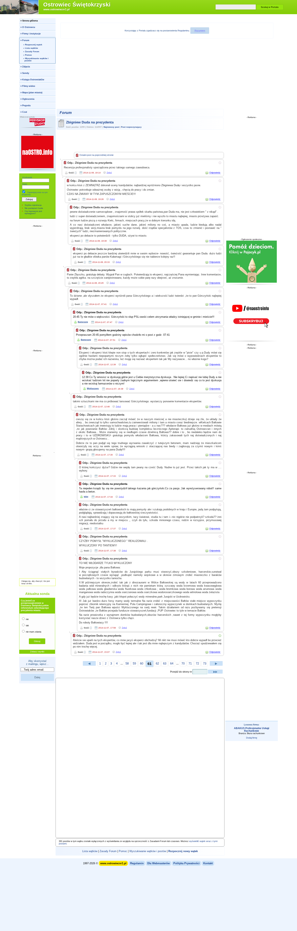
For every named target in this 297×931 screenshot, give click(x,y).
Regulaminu (183, 30)
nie (27, 619)
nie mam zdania (33, 632)
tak (27, 625)
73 (204, 663)
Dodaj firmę (251, 738)
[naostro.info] (251, 314)
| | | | (140, 851)
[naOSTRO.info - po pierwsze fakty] (37, 152)
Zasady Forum (108, 851)
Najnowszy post (111, 127)
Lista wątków (89, 851)
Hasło (24, 184)
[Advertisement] (37, 288)
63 (164, 663)
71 (190, 663)
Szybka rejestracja (33, 205)
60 (141, 663)
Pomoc (123, 851)
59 (134, 663)
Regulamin (137, 863)
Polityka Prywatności (186, 863)
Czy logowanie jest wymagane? (33, 212)
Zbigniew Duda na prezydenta (90, 122)
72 (197, 663)
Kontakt (208, 863)
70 (183, 663)
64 (171, 663)
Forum (66, 112)
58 (127, 663)
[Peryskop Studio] (37, 122)
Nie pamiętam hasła (34, 208)
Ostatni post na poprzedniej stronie (96, 155)
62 (157, 663)
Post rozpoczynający (131, 127)
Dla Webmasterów (158, 863)
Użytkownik (27, 177)
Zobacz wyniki (37, 651)
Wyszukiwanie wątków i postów (147, 851)
